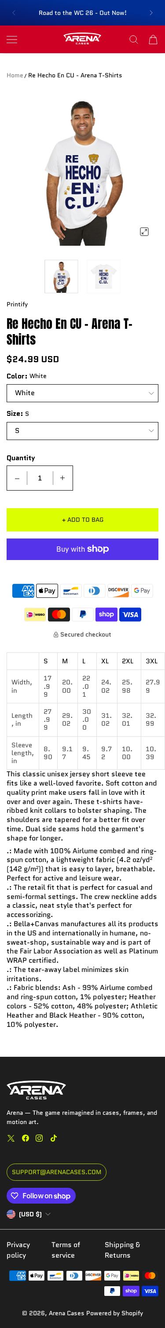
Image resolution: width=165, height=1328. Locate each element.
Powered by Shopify (114, 1313)
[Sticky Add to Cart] (145, 1306)
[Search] (133, 39)
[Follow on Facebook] (25, 1138)
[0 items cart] (153, 39)
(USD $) (30, 1214)
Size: (15, 414)
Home (15, 75)
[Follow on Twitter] (11, 1138)
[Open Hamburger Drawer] (12, 39)
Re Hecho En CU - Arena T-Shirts (75, 75)
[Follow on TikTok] (53, 1138)
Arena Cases (67, 1313)
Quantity (21, 458)
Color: (17, 376)
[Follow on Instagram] (39, 1138)
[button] (13, 13)
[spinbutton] (40, 478)
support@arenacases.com (56, 1172)
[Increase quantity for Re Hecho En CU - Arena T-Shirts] (62, 478)
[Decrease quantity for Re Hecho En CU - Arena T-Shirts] (17, 478)
